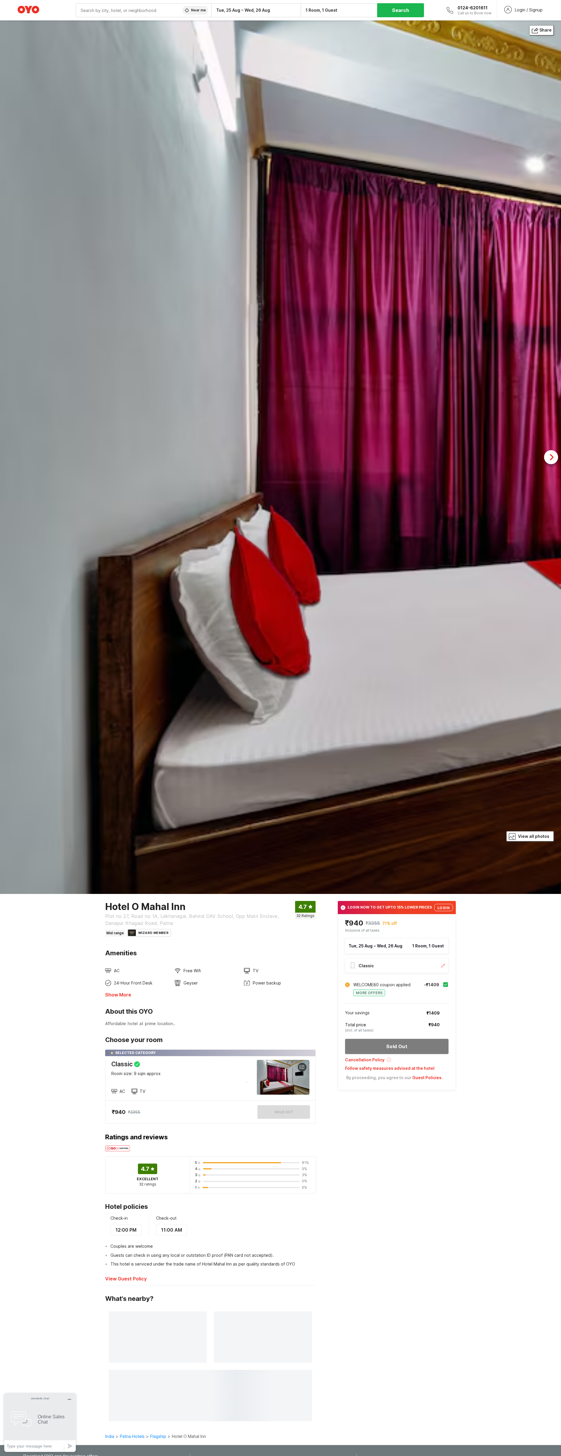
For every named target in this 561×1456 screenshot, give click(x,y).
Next (551, 457)
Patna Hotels (132, 1436)
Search (400, 10)
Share (545, 29)
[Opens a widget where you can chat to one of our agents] (40, 1422)
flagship (158, 1436)
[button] (397, 1062)
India (109, 1436)
